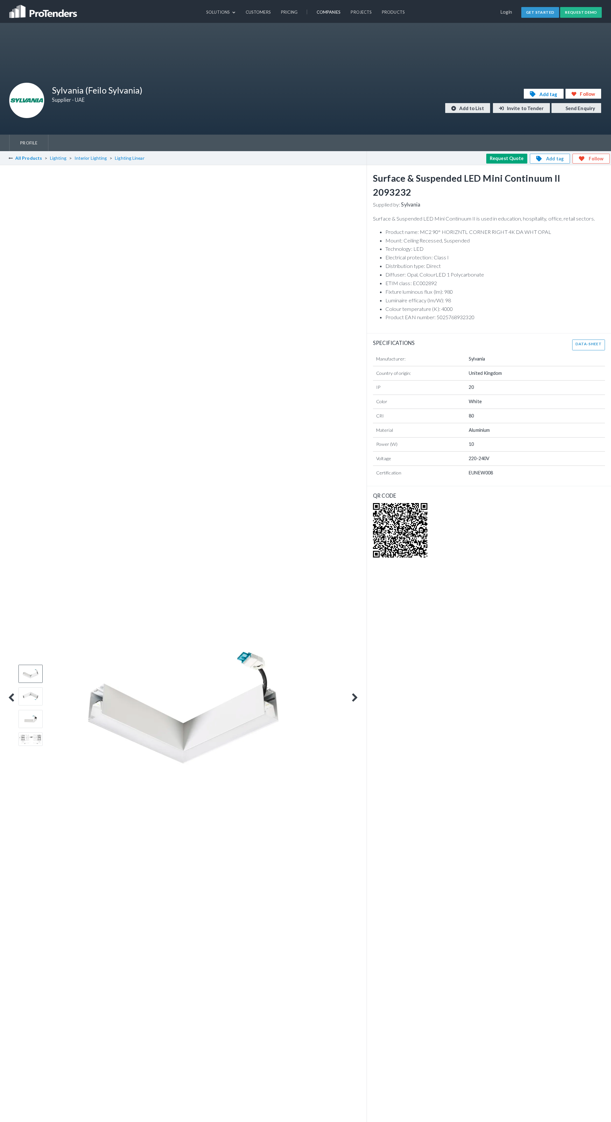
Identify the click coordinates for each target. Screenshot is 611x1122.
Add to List (471, 108)
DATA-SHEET (588, 343)
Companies (329, 12)
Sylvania (410, 204)
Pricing (289, 12)
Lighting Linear (129, 158)
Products (393, 12)
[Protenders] (44, 8)
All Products (28, 158)
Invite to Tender (525, 108)
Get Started (540, 12)
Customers (258, 12)
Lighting (58, 158)
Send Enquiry (580, 108)
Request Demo (581, 12)
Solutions (218, 12)
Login (506, 12)
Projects (361, 12)
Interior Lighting (90, 158)
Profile (28, 142)
